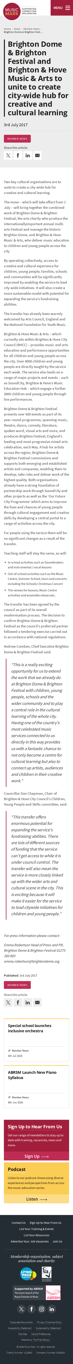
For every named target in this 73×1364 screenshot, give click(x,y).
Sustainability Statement (48, 1328)
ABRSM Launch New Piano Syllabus (32, 1075)
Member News (17, 138)
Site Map (22, 1334)
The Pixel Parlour (41, 1339)
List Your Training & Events (36, 1229)
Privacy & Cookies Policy (49, 1322)
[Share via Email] (37, 155)
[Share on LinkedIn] (27, 155)
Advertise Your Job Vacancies (30, 1241)
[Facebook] (31, 1309)
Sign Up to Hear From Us (45, 1223)
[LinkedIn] (51, 1309)
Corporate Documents (21, 1322)
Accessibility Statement (20, 1328)
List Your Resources (36, 1235)
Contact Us (19, 1223)
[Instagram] (41, 1309)
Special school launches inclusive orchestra (29, 1028)
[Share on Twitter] (8, 155)
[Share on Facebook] (18, 155)
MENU (58, 7)
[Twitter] (21, 1309)
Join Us (57, 1241)
